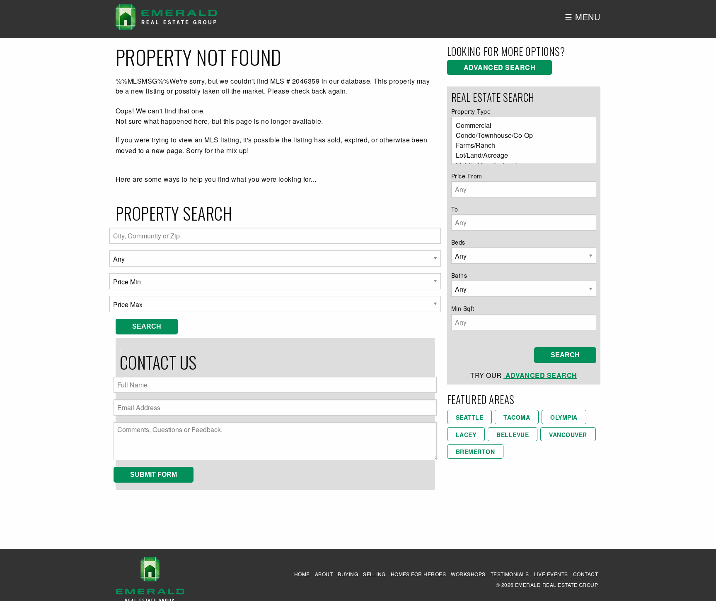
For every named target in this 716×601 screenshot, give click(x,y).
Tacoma (516, 417)
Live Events (551, 573)
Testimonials (510, 573)
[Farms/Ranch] (520, 145)
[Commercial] (520, 125)
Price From (466, 176)
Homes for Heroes (418, 573)
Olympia (563, 417)
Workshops (468, 573)
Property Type (471, 111)
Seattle (469, 417)
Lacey (466, 434)
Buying (348, 573)
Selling (374, 573)
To (454, 209)
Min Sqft (462, 308)
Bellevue (512, 434)
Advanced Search (499, 67)
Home (302, 573)
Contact (585, 573)
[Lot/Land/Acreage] (520, 155)
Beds (458, 242)
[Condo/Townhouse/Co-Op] (520, 135)
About (324, 573)
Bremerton (475, 451)
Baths (459, 275)
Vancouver (568, 434)
